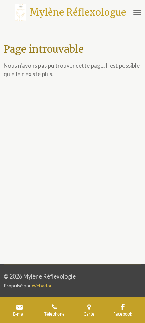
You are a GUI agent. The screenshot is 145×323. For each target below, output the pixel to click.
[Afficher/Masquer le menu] (137, 12)
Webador (42, 285)
